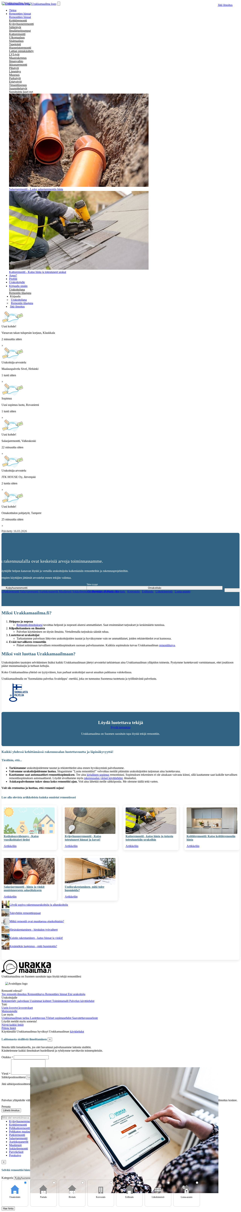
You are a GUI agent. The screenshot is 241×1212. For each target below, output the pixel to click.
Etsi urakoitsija (76, 994)
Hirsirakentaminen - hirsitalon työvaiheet (33, 929)
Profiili (13, 278)
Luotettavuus (38, 1018)
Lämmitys (15, 71)
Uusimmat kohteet (41, 1001)
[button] (15, 296)
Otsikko (7, 1057)
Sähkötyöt (15, 27)
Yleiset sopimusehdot (59, 1018)
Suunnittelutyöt (18, 88)
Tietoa (12, 10)
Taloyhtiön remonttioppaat (25, 913)
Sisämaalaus (16, 40)
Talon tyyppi (92, 584)
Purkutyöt (15, 78)
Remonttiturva (36, 994)
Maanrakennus (18, 57)
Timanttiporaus (18, 85)
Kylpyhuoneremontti (21, 23)
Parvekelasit (16, 1152)
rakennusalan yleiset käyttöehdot (103, 778)
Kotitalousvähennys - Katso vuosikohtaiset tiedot (21, 838)
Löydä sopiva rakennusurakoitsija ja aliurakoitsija (38, 904)
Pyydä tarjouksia (120, 727)
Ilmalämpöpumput (20, 30)
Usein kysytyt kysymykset (17, 1007)
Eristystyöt (15, 81)
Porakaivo (15, 1155)
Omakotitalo (95, 591)
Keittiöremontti (18, 20)
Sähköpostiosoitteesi (14, 1077)
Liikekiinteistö (164, 591)
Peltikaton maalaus (20, 1131)
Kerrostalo (133, 591)
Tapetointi (15, 44)
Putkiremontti (11, 591)
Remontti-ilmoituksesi (30, 624)
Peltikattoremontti (19, 1128)
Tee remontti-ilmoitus (14, 994)
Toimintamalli (60, 1001)
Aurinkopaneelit (49, 591)
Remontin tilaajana (20, 293)
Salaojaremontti (29, 591)
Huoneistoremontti (20, 47)
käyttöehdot (77, 1031)
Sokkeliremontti (82, 591)
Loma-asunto (182, 591)
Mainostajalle (9, 1011)
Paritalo (109, 591)
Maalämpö (65, 591)
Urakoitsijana (17, 289)
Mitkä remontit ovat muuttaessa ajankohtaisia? (36, 921)
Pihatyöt (14, 68)
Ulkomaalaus (17, 37)
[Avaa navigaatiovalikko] (58, 4)
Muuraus (14, 74)
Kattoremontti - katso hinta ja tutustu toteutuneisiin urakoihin (149, 838)
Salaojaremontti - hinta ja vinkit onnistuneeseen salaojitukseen (24, 888)
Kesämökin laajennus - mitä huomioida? (33, 946)
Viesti (5, 1073)
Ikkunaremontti (18, 64)
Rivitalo (121, 591)
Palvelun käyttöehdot (81, 1001)
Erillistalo (148, 591)
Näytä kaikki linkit (13, 1024)
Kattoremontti (17, 34)
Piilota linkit (9, 1028)
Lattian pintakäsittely (21, 51)
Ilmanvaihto (16, 61)
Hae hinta (8, 1208)
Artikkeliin (10, 846)
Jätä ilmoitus (225, 5)
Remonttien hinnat (20, 17)
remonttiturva (167, 645)
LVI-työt (14, 54)
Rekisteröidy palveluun (16, 1001)
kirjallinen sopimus (98, 774)
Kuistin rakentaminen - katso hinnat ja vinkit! (36, 938)
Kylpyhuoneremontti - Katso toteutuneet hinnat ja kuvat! (83, 838)
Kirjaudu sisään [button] (18, 286)
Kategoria (8, 1177)
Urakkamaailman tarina (16, 1018)
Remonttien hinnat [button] (20, 13)
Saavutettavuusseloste (85, 1018)
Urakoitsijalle (17, 282)
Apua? (13, 275)
